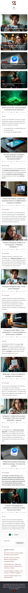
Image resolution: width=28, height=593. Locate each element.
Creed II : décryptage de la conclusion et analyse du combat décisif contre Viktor (13, 84)
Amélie (13, 112)
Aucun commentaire (22, 112)
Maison (5, 341)
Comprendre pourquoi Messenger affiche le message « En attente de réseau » (14, 65)
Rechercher (7, 540)
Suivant (16, 534)
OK (14, 590)
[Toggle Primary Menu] (14, 7)
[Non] (26, 587)
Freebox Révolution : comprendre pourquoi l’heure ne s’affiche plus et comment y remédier (14, 201)
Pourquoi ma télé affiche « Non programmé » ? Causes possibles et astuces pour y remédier (14, 332)
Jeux (3, 80)
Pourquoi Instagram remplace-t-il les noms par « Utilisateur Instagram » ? (14, 245)
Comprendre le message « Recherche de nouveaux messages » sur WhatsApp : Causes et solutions (13, 46)
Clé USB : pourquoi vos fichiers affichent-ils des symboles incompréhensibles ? (14, 157)
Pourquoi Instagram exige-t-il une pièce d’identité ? (13, 28)
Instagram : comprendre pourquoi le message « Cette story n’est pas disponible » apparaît (14, 418)
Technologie (4, 25)
